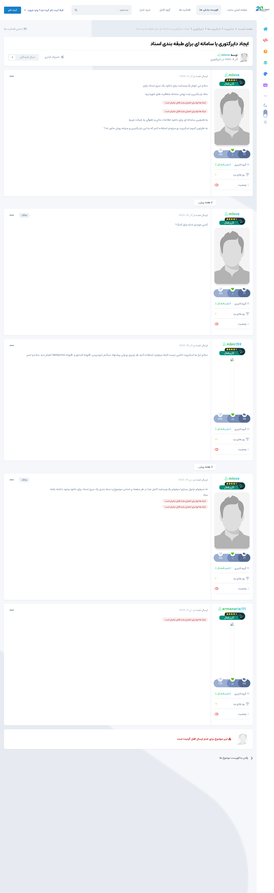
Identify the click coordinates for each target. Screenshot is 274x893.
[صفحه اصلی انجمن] (265, 29)
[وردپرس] (265, 63)
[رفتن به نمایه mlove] (244, 57)
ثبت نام (12, 10)
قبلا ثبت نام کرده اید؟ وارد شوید (44, 10)
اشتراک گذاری (53, 57)
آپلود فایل (164, 10)
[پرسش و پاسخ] (265, 52)
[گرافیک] (265, 74)
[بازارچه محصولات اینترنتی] (265, 85)
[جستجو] (75, 10)
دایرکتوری (215, 59)
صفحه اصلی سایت (237, 10)
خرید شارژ (145, 10)
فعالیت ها (184, 10)
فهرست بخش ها (208, 10)
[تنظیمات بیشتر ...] (11, 76)
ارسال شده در (194, 76)
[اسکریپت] (265, 40)
